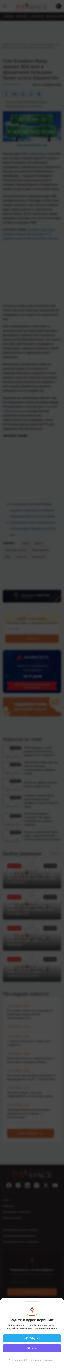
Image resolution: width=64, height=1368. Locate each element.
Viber (35, 1348)
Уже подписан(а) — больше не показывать (32, 1360)
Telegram (35, 1338)
